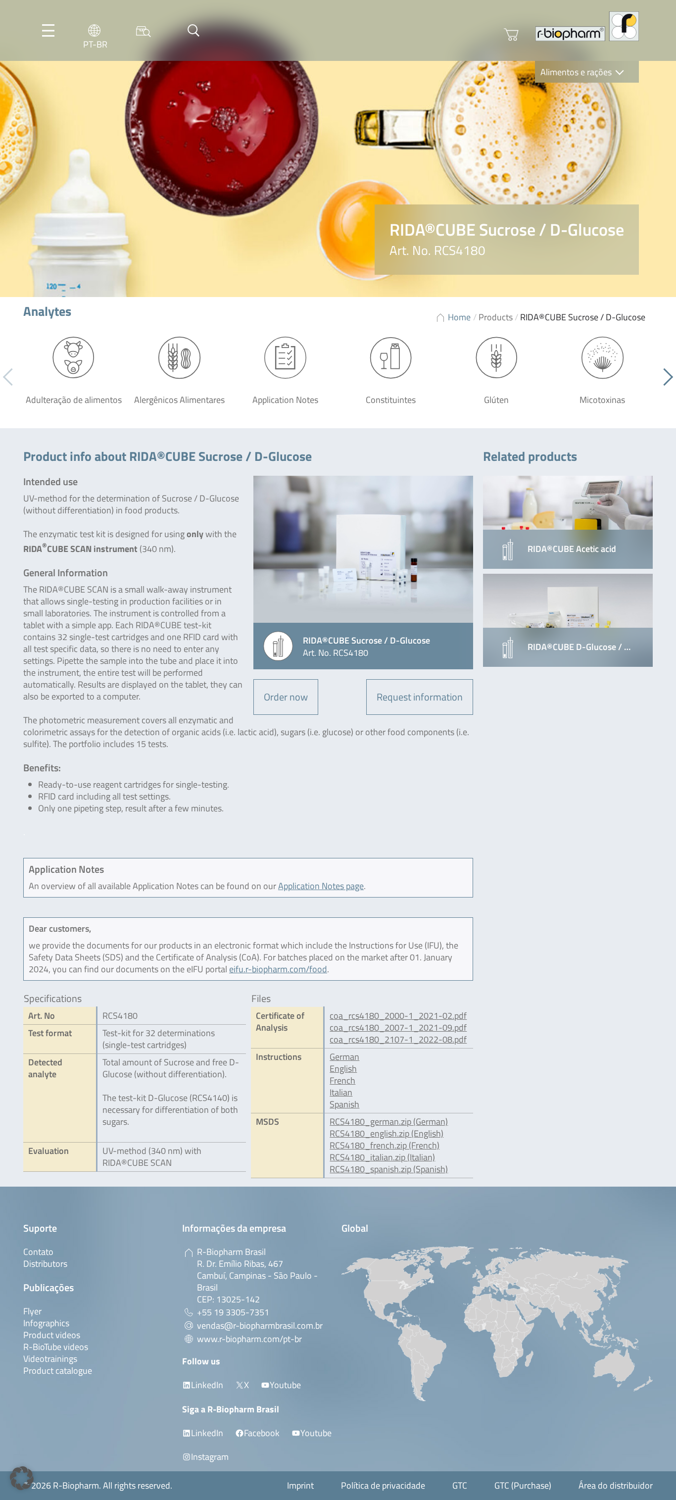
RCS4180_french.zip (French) (384, 1145)
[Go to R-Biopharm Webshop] (511, 34)
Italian (341, 1092)
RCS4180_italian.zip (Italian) (382, 1157)
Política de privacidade (383, 1485)
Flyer (32, 1311)
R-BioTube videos (55, 1346)
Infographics (46, 1323)
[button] (664, 377)
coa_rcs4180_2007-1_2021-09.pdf (398, 1027)
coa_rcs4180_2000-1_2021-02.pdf (398, 1015)
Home (459, 317)
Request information (420, 696)
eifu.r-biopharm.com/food (278, 969)
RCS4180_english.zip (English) (386, 1133)
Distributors (45, 1263)
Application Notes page (321, 886)
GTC (459, 1485)
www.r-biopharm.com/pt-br (249, 1339)
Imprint (300, 1485)
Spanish (344, 1104)
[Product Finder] (143, 30)
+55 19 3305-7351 (233, 1312)
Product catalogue (57, 1370)
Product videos (51, 1335)
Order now (286, 696)
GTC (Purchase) (522, 1485)
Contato (38, 1251)
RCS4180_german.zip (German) (389, 1121)
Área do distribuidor (616, 1485)
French (342, 1080)
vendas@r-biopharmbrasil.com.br (260, 1325)
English (343, 1068)
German (344, 1056)
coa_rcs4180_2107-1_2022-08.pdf (398, 1039)
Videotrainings (50, 1358)
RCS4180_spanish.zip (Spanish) (389, 1169)
